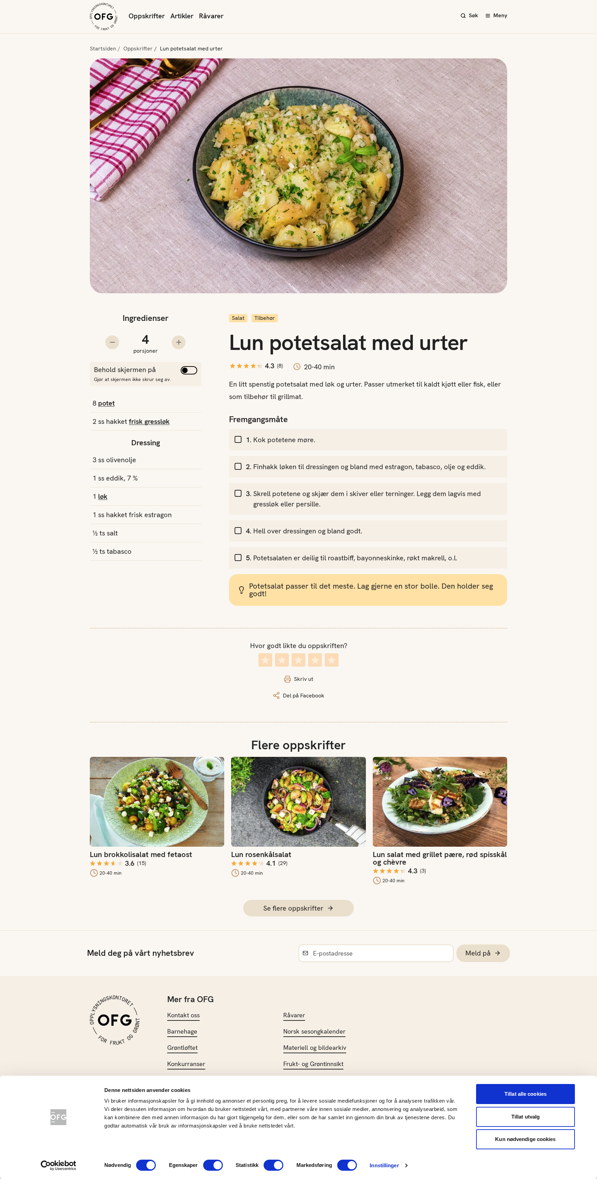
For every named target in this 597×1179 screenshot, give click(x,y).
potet (106, 403)
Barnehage (182, 1031)
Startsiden (103, 48)
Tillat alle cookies (525, 1094)
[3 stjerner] (298, 660)
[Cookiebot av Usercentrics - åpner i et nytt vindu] (58, 1165)
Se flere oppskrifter (293, 908)
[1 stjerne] (265, 660)
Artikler (181, 15)
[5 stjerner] (332, 660)
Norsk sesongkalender (314, 1031)
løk (102, 496)
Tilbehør (264, 318)
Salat (238, 318)
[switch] (213, 1165)
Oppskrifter (147, 15)
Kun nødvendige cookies (525, 1139)
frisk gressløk (149, 421)
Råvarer (211, 15)
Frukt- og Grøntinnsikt (313, 1064)
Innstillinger (384, 1165)
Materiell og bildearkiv (314, 1048)
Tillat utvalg (525, 1117)
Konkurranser (186, 1064)
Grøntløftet (182, 1048)
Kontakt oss (183, 1015)
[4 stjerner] (315, 660)
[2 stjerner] (282, 660)
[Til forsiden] (103, 16)
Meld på (478, 953)
